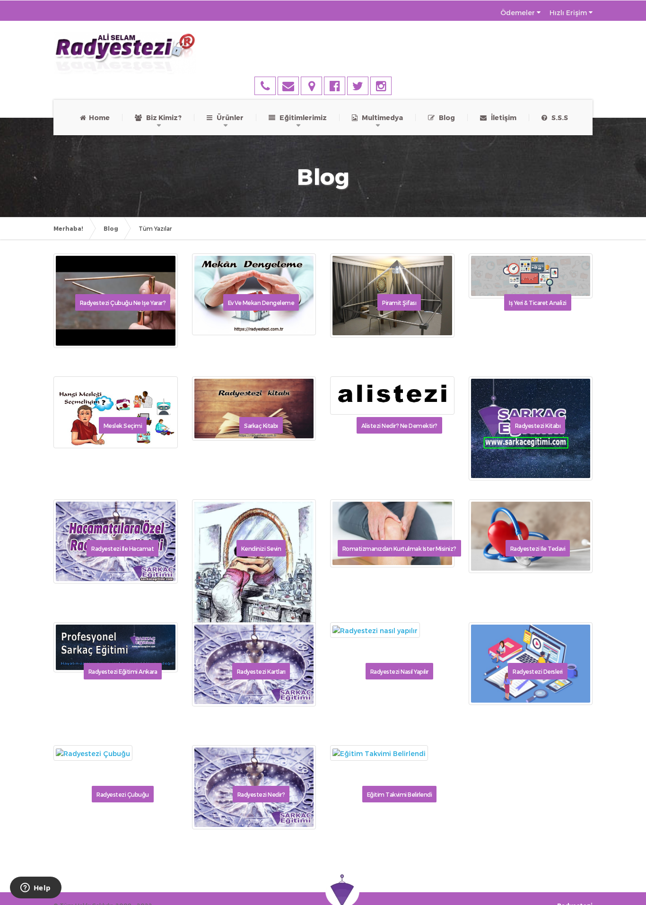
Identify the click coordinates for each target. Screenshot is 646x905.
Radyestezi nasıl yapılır (399, 671)
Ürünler (228, 117)
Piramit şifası (399, 302)
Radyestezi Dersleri (538, 671)
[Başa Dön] (629, 869)
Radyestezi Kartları (261, 671)
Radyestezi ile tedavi (538, 548)
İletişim (501, 117)
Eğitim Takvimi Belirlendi (399, 794)
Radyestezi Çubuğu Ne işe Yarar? (123, 302)
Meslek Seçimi (123, 425)
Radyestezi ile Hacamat (122, 548)
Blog (445, 117)
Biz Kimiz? (162, 117)
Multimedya (380, 117)
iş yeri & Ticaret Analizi (538, 302)
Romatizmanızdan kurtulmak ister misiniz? (399, 548)
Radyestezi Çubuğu (122, 794)
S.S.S (557, 117)
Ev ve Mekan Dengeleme (261, 302)
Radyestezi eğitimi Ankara (122, 671)
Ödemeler (517, 13)
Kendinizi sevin (261, 548)
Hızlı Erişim (568, 13)
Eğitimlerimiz (301, 117)
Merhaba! (68, 228)
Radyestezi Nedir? (261, 794)
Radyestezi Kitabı (538, 425)
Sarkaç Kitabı (261, 425)
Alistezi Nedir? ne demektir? (399, 425)
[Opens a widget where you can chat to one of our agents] (35, 888)
